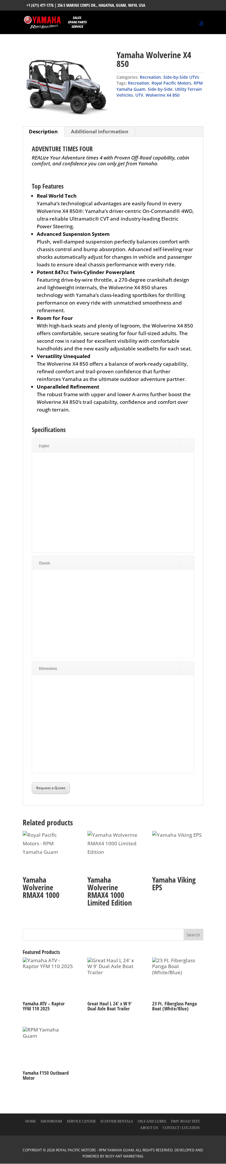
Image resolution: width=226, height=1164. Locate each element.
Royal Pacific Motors (171, 83)
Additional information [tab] (99, 131)
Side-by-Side (160, 89)
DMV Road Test (185, 1121)
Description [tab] (43, 131)
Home (30, 1121)
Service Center (81, 1121)
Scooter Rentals (116, 1121)
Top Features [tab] (48, 186)
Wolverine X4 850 (163, 95)
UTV (139, 95)
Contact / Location (181, 1128)
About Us (149, 1128)
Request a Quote (50, 787)
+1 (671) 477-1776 (40, 5)
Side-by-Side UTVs (181, 77)
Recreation (150, 77)
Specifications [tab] (49, 430)
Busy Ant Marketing (124, 1156)
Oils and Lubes (152, 1121)
